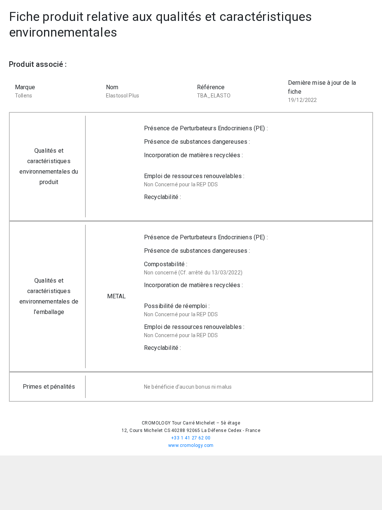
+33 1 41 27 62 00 (191, 438)
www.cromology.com (191, 445)
